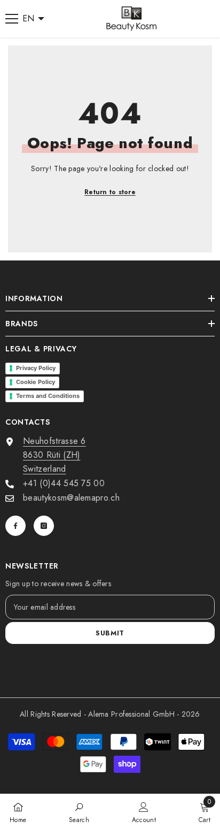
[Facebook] (15, 526)
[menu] (11, 18)
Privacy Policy (36, 368)
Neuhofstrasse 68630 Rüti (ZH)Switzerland (54, 455)
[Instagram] (44, 526)
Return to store (110, 192)
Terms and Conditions (48, 396)
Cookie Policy (35, 382)
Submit (110, 633)
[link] (79, 811)
